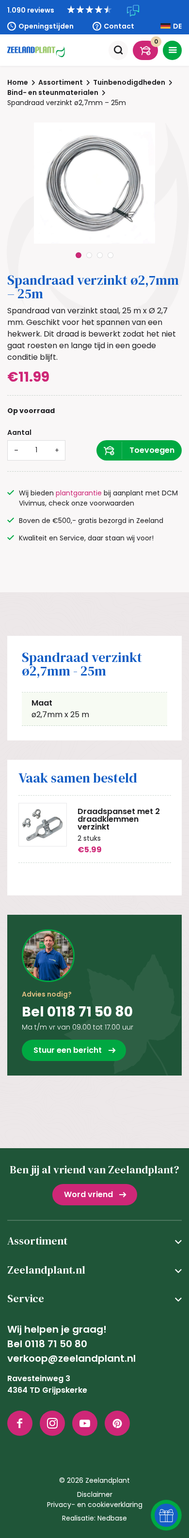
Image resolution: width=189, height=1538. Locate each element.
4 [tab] (110, 255)
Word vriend (88, 1194)
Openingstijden (46, 26)
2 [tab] (89, 255)
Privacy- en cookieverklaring (94, 1504)
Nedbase (112, 1518)
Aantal (19, 432)
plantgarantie (79, 493)
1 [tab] (78, 255)
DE (177, 26)
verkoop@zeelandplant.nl (71, 1358)
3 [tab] (100, 255)
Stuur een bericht (67, 1050)
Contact (119, 26)
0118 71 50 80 (56, 1344)
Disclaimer (94, 1494)
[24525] (139, 450)
